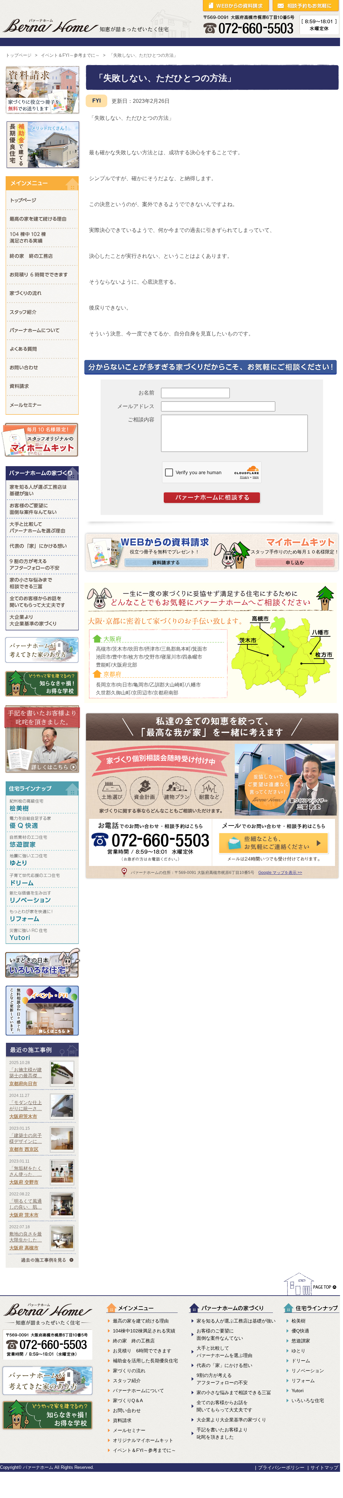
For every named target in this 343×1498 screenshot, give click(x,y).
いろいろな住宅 (308, 1400)
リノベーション (308, 1370)
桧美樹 (298, 1320)
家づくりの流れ (42, 293)
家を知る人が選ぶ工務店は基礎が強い (42, 489)
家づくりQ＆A (42, 348)
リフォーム (303, 1380)
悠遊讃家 (301, 1340)
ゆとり (298, 1350)
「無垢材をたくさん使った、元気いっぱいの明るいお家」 (42, 1172)
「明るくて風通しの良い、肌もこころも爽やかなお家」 (42, 1205)
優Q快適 (300, 1330)
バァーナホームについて (42, 330)
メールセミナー (42, 405)
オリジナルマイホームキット (143, 1440)
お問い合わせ (42, 367)
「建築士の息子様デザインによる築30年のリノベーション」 (42, 1139)
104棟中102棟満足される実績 (42, 237)
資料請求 (42, 386)
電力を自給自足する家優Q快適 (42, 824)
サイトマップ (324, 1467)
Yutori (297, 1390)
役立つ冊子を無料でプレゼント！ (165, 551)
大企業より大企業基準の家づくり (42, 620)
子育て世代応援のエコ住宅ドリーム (42, 879)
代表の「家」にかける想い (42, 545)
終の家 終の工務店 (42, 256)
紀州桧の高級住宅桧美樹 (42, 805)
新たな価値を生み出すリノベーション (42, 898)
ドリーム (301, 1360)
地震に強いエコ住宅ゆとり (42, 861)
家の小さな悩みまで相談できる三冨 (42, 583)
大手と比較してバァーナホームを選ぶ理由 (42, 527)
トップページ (19, 55)
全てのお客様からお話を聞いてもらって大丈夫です (42, 601)
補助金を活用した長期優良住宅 (145, 1360)
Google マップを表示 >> (280, 872)
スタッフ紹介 (42, 311)
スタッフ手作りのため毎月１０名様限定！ (295, 551)
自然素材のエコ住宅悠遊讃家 (42, 842)
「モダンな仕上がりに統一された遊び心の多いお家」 (42, 1106)
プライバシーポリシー (281, 1467)
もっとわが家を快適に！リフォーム (42, 916)
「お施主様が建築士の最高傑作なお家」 (42, 1073)
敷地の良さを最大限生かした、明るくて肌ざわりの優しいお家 (42, 1238)
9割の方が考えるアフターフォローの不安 (42, 564)
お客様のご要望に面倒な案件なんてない (42, 508)
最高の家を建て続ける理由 (42, 218)
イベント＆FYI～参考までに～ (70, 55)
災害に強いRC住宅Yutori (42, 935)
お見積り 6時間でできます (42, 274)
